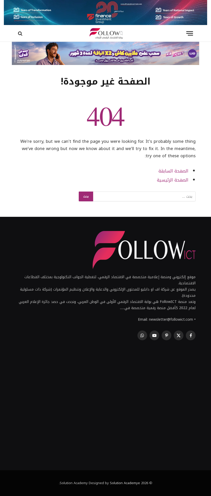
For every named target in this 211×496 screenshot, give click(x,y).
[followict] (105, 33)
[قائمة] (189, 33)
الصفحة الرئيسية (172, 180)
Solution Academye (125, 483)
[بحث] (20, 33)
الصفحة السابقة (173, 171)
